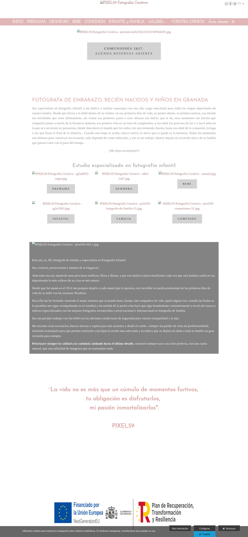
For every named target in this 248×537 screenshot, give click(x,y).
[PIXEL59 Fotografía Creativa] (124, 8)
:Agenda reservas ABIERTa (124, 51)
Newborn (124, 188)
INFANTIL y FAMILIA (127, 22)
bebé (187, 184)
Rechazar (230, 528)
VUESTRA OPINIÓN (188, 22)
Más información (180, 528)
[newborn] (124, 177)
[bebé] (187, 175)
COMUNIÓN (94, 22)
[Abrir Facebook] (230, 3)
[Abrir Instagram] (226, 3)
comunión (187, 218)
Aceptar (206, 534)
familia (124, 218)
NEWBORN (59, 22)
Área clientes (218, 22)
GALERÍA (156, 22)
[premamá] (61, 177)
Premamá (61, 188)
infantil (61, 218)
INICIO (18, 22)
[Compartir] (235, 3)
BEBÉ (76, 22)
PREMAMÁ (36, 22)
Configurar (204, 528)
